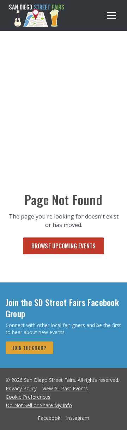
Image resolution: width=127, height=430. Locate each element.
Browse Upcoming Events (63, 246)
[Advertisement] (63, 97)
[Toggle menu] (111, 15)
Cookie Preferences (28, 396)
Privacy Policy (21, 388)
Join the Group (29, 347)
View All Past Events (65, 388)
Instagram (77, 418)
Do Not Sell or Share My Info (39, 405)
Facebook (49, 418)
